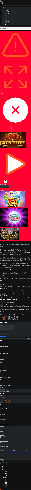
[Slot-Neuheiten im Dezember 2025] (2, 418)
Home (2, 2)
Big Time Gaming (7, 13)
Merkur (5, 9)
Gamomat (6, 473)
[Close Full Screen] (15, 125)
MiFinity (6, 19)
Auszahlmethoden (5, 484)
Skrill (5, 17)
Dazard (3, 395)
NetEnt (3, 317)
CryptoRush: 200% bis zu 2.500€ (6, 400)
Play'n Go (20, 453)
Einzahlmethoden (5, 477)
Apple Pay (14, 453)
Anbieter (4, 7)
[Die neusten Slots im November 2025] (2, 423)
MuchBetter (6, 483)
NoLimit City (6, 475)
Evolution (6, 471)
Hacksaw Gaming (7, 11)
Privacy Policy (3, 461)
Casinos (2, 3)
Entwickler (4, 5)
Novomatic (6, 8)
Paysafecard (6, 15)
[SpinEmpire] (2, 351)
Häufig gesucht (3, 6)
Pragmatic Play (6, 10)
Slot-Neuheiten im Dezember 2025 (4, 390)
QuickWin (1, 375)
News (2, 469)
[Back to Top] (0, 489)
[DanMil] (1, 1)
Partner (26, 453)
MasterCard (6, 22)
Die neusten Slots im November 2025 (4, 391)
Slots (2, 4)
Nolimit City (3, 319)
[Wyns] (2, 382)
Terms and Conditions (4, 462)
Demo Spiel (1, 207)
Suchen (1, 337)
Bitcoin (5, 24)
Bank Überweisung (7, 14)
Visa (5, 16)
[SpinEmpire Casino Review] (2, 407)
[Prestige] (2, 344)
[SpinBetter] (2, 359)
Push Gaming (3, 318)
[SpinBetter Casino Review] (2, 435)
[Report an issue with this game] (15, 61)
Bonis (2, 467)
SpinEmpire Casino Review (3, 389)
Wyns (0, 383)
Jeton (5, 481)
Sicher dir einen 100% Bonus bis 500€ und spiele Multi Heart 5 (7, 92)
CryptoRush (3, 397)
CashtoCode (6, 18)
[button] (13, 140)
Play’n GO (6, 12)
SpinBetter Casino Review (3, 413)
